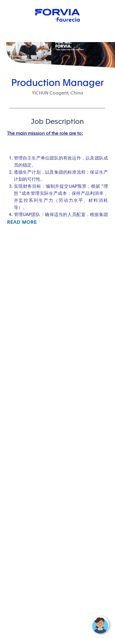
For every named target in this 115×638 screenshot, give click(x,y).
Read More (22, 222)
